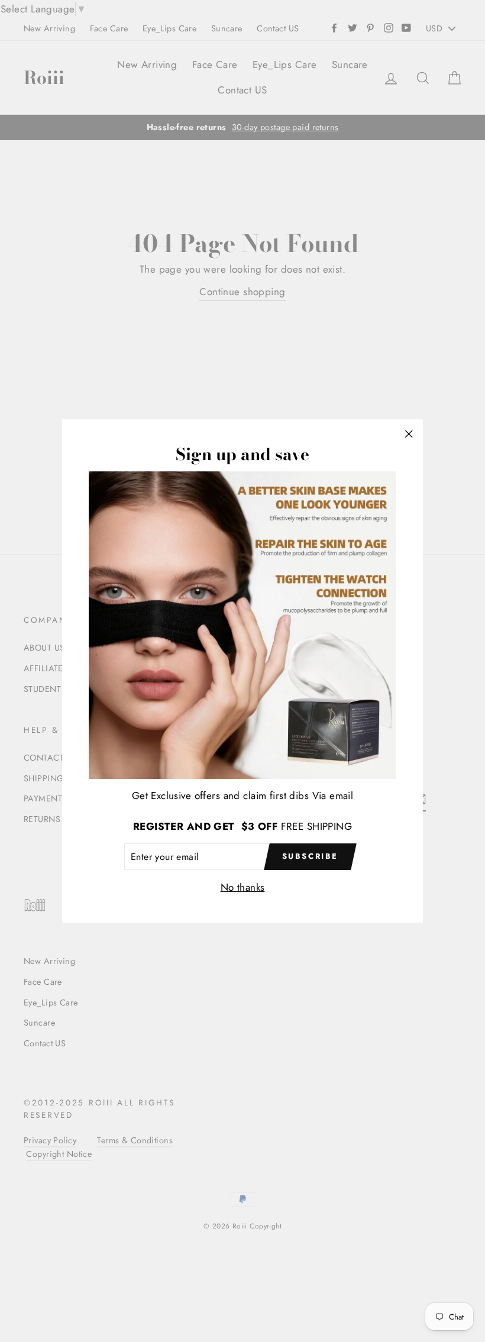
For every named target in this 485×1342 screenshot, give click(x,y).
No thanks (243, 887)
